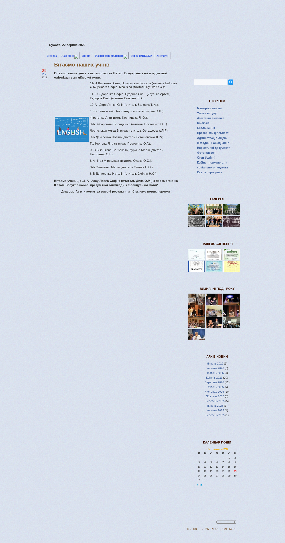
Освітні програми (209, 172)
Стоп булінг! (206, 157)
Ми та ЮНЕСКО (141, 55)
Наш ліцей (67, 55)
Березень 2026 (214, 382)
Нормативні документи (213, 147)
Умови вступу (207, 113)
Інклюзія (203, 123)
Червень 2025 (215, 410)
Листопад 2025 (214, 391)
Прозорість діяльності (213, 133)
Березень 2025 (215, 415)
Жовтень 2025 (215, 396)
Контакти (162, 55)
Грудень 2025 (215, 387)
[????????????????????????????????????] (196, 339)
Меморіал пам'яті (209, 108)
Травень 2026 (215, 373)
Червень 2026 (215, 368)
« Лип (200, 484)
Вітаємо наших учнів (82, 65)
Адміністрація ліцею (212, 138)
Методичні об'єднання (213, 143)
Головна (52, 55)
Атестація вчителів (210, 118)
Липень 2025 (215, 405)
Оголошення (206, 128)
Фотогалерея (206, 152)
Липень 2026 (215, 363)
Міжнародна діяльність (109, 55)
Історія (86, 55)
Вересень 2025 (215, 401)
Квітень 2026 (214, 377)
